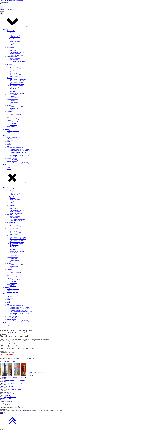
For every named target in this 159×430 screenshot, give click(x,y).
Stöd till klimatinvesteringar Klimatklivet (20, 155)
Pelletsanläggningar (12, 56)
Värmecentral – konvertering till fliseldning (18, 163)
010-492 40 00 (6, 395)
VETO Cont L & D (15, 35)
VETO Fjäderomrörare (16, 65)
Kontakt (5, 164)
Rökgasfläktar (13, 91)
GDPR (8, 143)
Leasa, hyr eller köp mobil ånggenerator (10, 389)
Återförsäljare (10, 166)
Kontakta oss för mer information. (36, 372)
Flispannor (12, 40)
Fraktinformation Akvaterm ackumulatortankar (22, 149)
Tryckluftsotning (14, 87)
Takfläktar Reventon (15, 114)
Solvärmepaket (14, 108)
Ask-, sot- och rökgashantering (15, 85)
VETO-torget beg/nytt (12, 134)
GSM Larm (13, 128)
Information (6, 135)
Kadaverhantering (11, 123)
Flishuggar (9, 117)
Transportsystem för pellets (17, 62)
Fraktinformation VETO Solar (18, 152)
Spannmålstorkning (12, 161)
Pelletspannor (13, 43)
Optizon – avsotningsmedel (17, 84)
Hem (1, 332)
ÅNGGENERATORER (13, 70)
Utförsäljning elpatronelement (7, 386)
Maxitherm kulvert (15, 122)
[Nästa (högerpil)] (2, 429)
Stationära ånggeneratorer (16, 76)
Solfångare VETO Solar (16, 106)
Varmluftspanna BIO (15, 68)
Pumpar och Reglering (12, 99)
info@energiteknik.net (17, 0)
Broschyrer (9, 138)
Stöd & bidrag (13, 156)
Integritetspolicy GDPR (6, 398)
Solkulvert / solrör (14, 109)
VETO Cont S (14, 32)
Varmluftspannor (14, 46)
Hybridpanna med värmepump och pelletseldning (13, 377)
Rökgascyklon (13, 88)
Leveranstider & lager (12, 158)
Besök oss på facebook (13, 131)
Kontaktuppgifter (11, 167)
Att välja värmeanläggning (13, 137)
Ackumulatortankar (12, 94)
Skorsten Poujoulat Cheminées (18, 81)
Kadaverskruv (13, 125)
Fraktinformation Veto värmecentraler (19, 150)
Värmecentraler (11, 31)
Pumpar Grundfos (14, 102)
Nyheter (9, 132)
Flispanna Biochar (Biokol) (17, 52)
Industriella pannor (15, 41)
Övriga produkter (11, 126)
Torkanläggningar (11, 64)
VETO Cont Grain (15, 37)
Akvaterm (12, 96)
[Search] (1, 7)
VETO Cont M (14, 34)
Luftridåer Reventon (15, 115)
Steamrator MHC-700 (15, 75)
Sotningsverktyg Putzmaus (17, 93)
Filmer (8, 141)
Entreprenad (10, 140)
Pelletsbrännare (14, 59)
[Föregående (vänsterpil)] (0, 429)
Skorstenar (9, 78)
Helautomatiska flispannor (17, 49)
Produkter (5, 29)
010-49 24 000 (6, 0)
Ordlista (9, 144)
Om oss (9, 169)
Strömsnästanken (14, 97)
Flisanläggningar (11, 47)
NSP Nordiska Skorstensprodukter (19, 79)
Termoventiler (13, 100)
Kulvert (9, 120)
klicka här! (21, 410)
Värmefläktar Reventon (16, 113)
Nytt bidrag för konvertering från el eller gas (21, 153)
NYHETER (6, 129)
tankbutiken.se (12, 361)
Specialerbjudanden (9, 332)
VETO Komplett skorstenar (17, 82)
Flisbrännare (13, 50)
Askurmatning (13, 90)
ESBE (11, 103)
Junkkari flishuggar (15, 119)
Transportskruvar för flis (16, 55)
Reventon (9, 111)
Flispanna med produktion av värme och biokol (12, 380)
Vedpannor (13, 44)
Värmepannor (10, 38)
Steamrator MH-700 (15, 73)
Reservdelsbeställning (12, 160)
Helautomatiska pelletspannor (17, 61)
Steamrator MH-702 (15, 72)
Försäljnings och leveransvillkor (15, 147)
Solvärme (9, 105)
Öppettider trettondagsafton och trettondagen (11, 383)
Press (8, 146)
